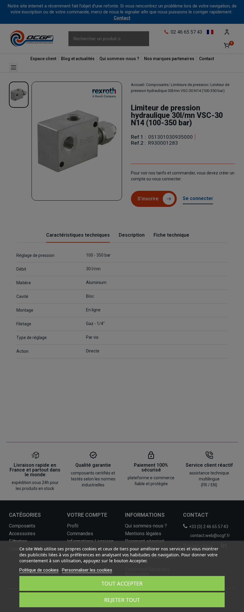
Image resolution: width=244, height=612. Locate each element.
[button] (10, 10)
